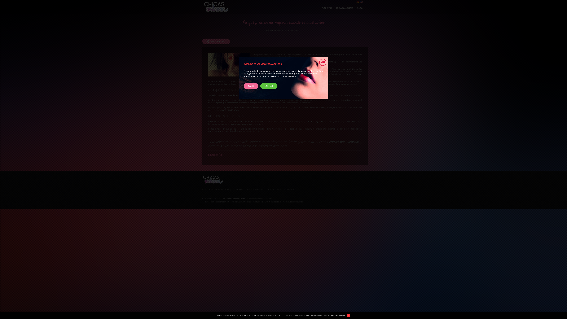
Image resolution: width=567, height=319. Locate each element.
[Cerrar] (347, 315)
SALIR (251, 85)
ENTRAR (269, 85)
